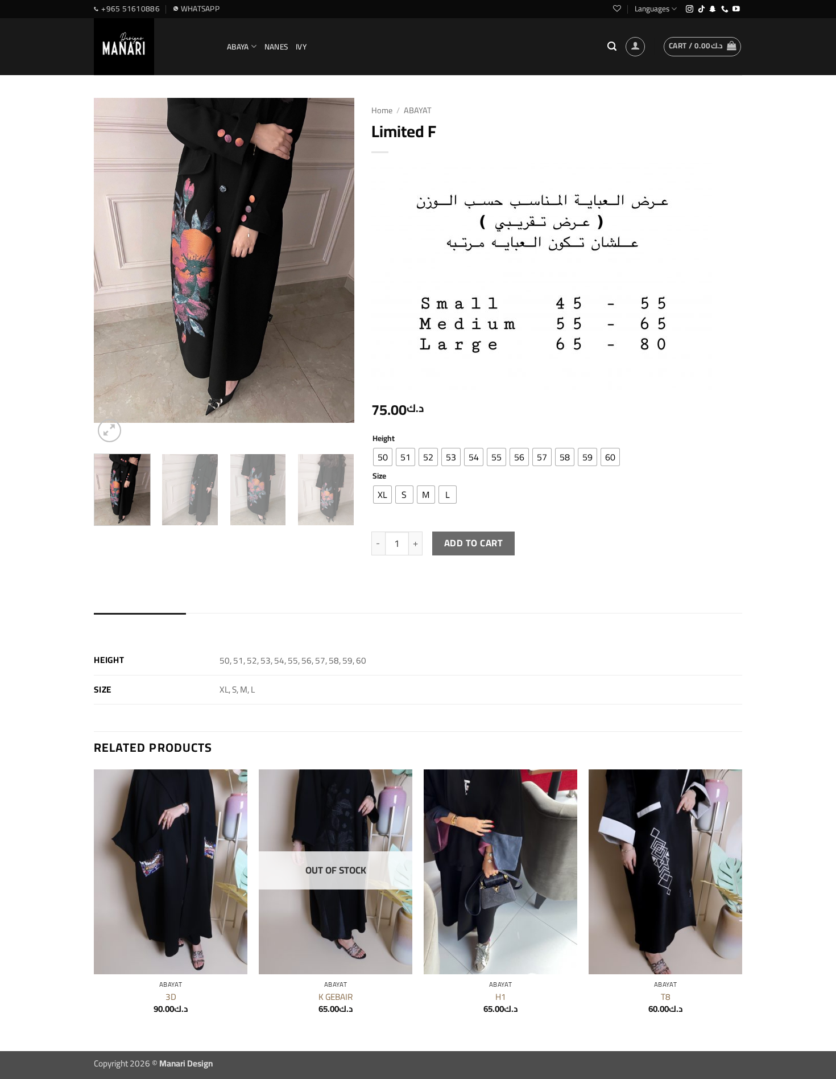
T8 (666, 997)
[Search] (611, 46)
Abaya (238, 46)
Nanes (276, 46)
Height (384, 438)
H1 (500, 997)
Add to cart (473, 542)
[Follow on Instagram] (689, 9)
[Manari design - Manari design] (152, 46)
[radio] (383, 457)
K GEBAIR (335, 997)
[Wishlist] (617, 8)
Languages (652, 8)
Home (381, 110)
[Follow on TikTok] (701, 9)
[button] (635, 46)
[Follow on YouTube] (736, 9)
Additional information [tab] (140, 624)
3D (170, 997)
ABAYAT (418, 110)
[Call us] (725, 9)
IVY (301, 46)
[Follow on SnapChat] (713, 9)
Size (379, 476)
